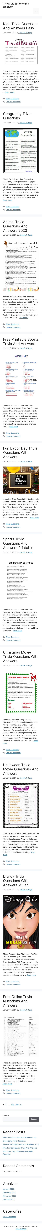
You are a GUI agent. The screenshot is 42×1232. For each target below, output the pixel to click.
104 (12, 1104)
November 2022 (9, 1196)
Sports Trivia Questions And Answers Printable (18, 543)
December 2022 (9, 1192)
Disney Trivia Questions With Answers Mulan (16, 880)
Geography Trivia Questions (17, 116)
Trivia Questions (12, 99)
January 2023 (8, 1189)
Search (6, 1115)
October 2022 (8, 1199)
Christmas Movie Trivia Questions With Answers (21, 656)
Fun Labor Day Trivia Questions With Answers (20, 452)
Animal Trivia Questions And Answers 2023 (15, 226)
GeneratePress (21, 1229)
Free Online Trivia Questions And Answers (17, 1000)
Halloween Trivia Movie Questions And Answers (21, 769)
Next (18, 1104)
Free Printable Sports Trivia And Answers (21, 341)
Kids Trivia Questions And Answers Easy (20, 26)
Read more (9, 92)
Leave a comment (13, 102)
